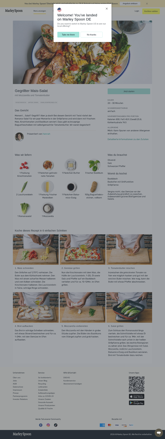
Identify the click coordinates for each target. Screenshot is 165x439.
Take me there (68, 35)
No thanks (91, 35)
